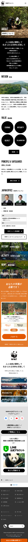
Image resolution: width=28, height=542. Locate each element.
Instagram (22, 418)
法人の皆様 (5, 498)
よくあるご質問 (20, 502)
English (4, 519)
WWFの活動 (19, 490)
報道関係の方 (20, 498)
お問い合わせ (6, 505)
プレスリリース (6, 511)
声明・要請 (19, 511)
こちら (22, 344)
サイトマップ (19, 515)
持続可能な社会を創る (14, 387)
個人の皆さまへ (20, 494)
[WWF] (1, 479)
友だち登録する (14, 470)
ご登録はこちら (14, 432)
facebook (6, 418)
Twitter (11, 418)
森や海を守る (14, 400)
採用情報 (5, 502)
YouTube (17, 418)
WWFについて (6, 490)
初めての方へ (6, 494)
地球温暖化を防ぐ (14, 380)
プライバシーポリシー (7, 515)
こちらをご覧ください (16, 536)
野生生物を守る (14, 393)
